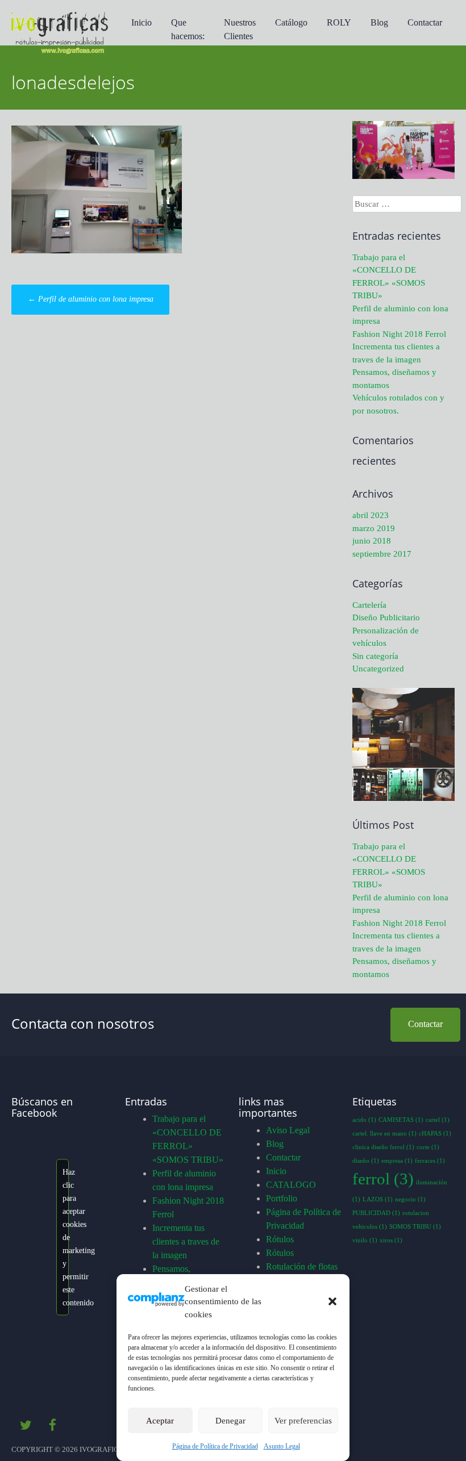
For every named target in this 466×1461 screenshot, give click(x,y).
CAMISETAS (400, 1120)
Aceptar (160, 1420)
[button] (332, 1301)
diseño (365, 1161)
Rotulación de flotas (302, 1266)
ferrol (383, 1179)
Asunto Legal (282, 1446)
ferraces (430, 1161)
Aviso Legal (288, 1130)
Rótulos (280, 1239)
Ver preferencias (303, 1420)
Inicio (141, 22)
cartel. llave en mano (384, 1133)
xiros (391, 1240)
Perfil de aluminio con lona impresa (90, 299)
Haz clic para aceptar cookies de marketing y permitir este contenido (66, 1236)
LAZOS (378, 1199)
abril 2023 (370, 515)
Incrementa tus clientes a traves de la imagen (185, 1241)
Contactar (424, 22)
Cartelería (369, 605)
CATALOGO (291, 1184)
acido (364, 1120)
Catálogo (291, 22)
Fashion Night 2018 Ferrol (399, 334)
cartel (438, 1120)
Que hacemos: (188, 29)
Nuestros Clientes (240, 29)
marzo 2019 (373, 528)
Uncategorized (378, 668)
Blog (379, 22)
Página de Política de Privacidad (215, 1446)
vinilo (364, 1240)
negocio (410, 1199)
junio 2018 (371, 540)
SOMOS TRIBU (415, 1227)
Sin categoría (375, 656)
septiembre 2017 (381, 553)
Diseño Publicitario (386, 617)
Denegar (230, 1420)
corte (428, 1147)
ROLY (339, 22)
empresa (397, 1161)
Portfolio (281, 1198)
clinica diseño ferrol (383, 1147)
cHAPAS (435, 1133)
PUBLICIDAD (376, 1213)
